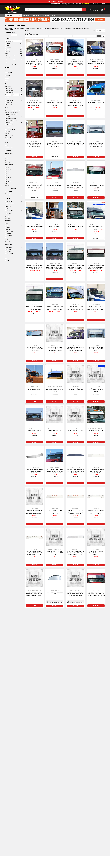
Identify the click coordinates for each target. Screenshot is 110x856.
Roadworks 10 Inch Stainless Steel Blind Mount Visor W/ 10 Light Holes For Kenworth (96, 185)
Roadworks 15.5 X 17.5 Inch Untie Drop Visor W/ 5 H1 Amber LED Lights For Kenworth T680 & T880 (75, 512)
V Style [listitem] (7, 239)
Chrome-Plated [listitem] (9, 156)
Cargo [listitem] (7, 45)
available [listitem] (8, 75)
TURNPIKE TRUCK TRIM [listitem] (11, 120)
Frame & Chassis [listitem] (11, 62)
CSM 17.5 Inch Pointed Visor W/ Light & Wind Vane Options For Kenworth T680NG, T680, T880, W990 (34, 185)
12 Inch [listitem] (7, 173)
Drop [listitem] (7, 225)
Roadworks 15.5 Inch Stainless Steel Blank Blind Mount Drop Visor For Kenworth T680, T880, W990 (34, 308)
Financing (64, 3)
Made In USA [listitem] (9, 201)
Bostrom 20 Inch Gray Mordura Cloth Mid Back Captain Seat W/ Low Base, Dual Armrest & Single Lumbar (75, 594)
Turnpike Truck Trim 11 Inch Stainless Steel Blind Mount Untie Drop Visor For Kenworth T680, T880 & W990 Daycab (54, 267)
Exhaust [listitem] (8, 51)
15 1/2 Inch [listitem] (8, 181)
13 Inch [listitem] (7, 175)
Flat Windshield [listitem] (9, 135)
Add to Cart (34, 75)
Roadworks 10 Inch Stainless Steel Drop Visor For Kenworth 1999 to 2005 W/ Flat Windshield (34, 349)
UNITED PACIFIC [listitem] (10, 124)
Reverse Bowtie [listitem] (9, 231)
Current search (9, 29)
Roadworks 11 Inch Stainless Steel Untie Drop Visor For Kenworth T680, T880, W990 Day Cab (34, 267)
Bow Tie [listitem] (8, 223)
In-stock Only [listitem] (9, 70)
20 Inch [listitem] (7, 258)
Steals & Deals (27, 15)
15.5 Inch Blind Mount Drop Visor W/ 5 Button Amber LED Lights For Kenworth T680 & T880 (95, 471)
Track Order (78, 3)
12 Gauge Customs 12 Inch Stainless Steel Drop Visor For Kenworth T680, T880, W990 (55, 104)
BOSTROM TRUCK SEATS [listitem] (12, 112)
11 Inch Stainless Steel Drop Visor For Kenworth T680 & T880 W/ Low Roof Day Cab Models (34, 471)
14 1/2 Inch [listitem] (8, 177)
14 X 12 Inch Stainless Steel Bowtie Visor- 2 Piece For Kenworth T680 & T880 (55, 553)
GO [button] (99, 36)
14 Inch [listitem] (7, 179)
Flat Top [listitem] (8, 133)
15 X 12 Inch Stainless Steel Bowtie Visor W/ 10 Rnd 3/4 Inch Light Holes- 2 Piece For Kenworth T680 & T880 (34, 594)
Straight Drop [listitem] (9, 233)
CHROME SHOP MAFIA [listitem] (11, 114)
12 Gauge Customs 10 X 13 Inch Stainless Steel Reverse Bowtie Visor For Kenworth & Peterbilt (34, 145)
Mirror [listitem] (7, 158)
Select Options (34, 115)
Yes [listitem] (7, 80)
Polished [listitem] (8, 162)
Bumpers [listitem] (8, 43)
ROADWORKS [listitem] (9, 116)
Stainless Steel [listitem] (9, 210)
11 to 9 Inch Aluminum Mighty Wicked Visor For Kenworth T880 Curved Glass (96, 430)
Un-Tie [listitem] (7, 237)
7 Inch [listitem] (7, 260)
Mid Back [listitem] (8, 229)
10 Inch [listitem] (7, 167)
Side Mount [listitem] (8, 251)
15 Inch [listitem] (7, 183)
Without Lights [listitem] (9, 196)
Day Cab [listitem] (8, 131)
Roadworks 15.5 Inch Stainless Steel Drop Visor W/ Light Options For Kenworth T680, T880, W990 (75, 267)
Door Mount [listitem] (8, 249)
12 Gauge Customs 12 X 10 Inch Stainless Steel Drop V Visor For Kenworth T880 (96, 553)
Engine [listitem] (7, 49)
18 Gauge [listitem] (8, 218)
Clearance (54, 15)
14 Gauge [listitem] (8, 216)
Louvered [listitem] (8, 227)
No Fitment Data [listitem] (9, 104)
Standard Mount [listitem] (9, 253)
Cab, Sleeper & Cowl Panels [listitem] (13, 60)
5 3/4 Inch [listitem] (8, 150)
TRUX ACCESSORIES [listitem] (11, 118)
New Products (37, 15)
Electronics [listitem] (8, 47)
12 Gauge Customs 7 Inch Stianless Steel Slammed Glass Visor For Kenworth (96, 390)
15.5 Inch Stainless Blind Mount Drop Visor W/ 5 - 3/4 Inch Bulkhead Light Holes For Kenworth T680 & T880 (75, 553)
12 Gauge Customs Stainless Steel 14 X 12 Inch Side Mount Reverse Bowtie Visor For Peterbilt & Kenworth (75, 349)
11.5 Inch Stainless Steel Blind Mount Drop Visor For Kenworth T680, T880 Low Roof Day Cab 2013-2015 (55, 471)
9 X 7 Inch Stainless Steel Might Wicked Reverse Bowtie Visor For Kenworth (75, 226)
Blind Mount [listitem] (9, 247)
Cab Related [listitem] (10, 58)
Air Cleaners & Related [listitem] (12, 56)
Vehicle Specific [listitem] (9, 100)
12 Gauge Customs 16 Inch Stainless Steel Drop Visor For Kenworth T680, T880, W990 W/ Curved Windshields (34, 512)
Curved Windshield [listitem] (10, 129)
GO (21, 94)
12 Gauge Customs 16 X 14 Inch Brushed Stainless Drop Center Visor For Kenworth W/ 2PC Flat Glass (55, 349)
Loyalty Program (70, 3)
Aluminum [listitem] (8, 206)
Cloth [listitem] (7, 208)
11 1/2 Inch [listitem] (8, 169)
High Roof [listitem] (8, 138)
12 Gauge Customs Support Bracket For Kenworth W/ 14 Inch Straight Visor (75, 430)
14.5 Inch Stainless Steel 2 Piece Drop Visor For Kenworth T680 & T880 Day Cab (96, 63)
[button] (94, 10)
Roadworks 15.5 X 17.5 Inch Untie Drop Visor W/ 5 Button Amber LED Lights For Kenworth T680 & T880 (34, 553)
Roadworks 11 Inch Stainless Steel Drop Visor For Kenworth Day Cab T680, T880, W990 (55, 145)
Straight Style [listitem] (9, 235)
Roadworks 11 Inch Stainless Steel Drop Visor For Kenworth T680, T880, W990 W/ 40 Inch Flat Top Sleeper (55, 308)
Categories (9, 15)
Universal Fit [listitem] (9, 102)
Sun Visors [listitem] (10, 32)
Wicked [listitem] (8, 241)
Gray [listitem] (7, 145)
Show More (13, 64)
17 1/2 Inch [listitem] (8, 185)
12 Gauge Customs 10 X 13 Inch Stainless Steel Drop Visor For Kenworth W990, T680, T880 (96, 145)
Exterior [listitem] (8, 53)
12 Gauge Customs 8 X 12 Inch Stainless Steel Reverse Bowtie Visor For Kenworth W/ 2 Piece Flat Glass (34, 226)
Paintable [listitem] (8, 160)
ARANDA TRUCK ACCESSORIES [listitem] (13, 110)
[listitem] (13, 86)
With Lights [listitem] (8, 194)
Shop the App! (55, 1)
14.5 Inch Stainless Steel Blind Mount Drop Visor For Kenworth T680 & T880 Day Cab (54, 390)
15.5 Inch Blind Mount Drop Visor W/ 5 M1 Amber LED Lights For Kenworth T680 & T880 (54, 512)
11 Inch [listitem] (7, 171)
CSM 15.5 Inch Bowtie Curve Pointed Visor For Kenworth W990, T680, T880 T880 (96, 226)
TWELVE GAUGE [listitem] (9, 122)
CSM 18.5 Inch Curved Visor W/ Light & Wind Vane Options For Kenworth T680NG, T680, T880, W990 (34, 104)
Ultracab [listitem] (8, 140)
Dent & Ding (46, 15)
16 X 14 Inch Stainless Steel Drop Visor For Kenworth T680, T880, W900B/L (96, 349)
